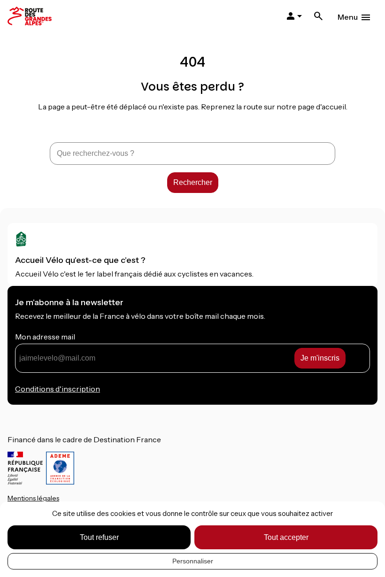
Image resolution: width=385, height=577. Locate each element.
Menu (348, 17)
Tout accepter (286, 537)
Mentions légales (33, 498)
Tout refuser (99, 537)
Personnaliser (192, 561)
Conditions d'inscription (57, 388)
